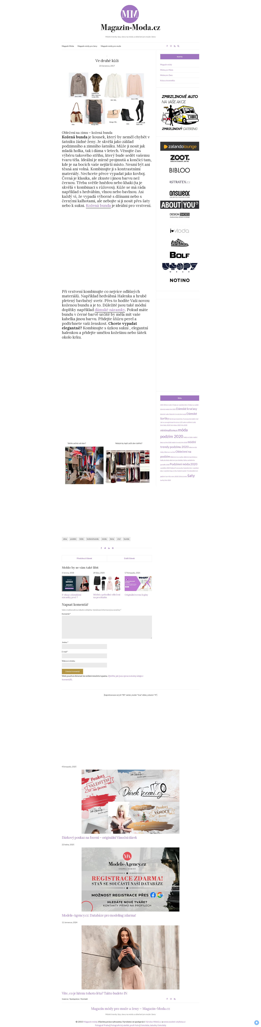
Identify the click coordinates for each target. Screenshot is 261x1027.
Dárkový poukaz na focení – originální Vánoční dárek (99, 837)
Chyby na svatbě (193, 405)
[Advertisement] (107, 231)
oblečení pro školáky (176, 460)
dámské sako (164, 414)
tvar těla (168, 476)
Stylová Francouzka (176, 468)
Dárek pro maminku (176, 419)
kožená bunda (93, 539)
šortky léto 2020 (165, 480)
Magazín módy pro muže (111, 46)
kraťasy (176, 422)
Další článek (129, 558)
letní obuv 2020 (175, 425)
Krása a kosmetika (167, 80)
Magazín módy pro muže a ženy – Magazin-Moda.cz (130, 1009)
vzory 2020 (174, 476)
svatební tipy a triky (170, 471)
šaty (191, 475)
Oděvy (185, 460)
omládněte (191, 460)
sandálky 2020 (165, 468)
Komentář (66, 614)
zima (65, 539)
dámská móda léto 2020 (168, 409)
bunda (126, 539)
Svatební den (187, 468)
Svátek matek (182, 471)
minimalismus (169, 430)
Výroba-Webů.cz (153, 1021)
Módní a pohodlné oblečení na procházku (106, 596)
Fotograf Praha (102, 1025)
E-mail (65, 652)
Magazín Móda (68, 46)
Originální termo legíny (136, 594)
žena (112, 539)
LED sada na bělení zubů (188, 422)
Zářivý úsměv (182, 476)
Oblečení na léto (169, 452)
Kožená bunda (98, 205)
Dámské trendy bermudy (177, 414)
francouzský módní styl (190, 419)
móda (104, 539)
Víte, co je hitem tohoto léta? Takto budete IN (94, 993)
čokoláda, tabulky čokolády (153, 1025)
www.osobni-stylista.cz (174, 1021)
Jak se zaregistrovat (167, 422)
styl (118, 539)
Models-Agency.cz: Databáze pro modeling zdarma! (99, 915)
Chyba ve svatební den (179, 405)
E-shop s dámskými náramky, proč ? (71, 596)
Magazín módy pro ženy (87, 46)
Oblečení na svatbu (176, 457)
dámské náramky (110, 309)
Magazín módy (166, 65)
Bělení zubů (168, 405)
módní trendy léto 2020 (179, 442)
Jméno (65, 642)
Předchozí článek (84, 558)
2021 (162, 405)
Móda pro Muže (166, 70)
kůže (81, 539)
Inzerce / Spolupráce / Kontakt (75, 999)
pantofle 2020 (164, 464)
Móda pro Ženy (166, 75)
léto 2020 (184, 425)
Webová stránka (68, 661)
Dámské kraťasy (186, 409)
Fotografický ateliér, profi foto (125, 1025)
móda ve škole (188, 437)
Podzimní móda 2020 (183, 464)
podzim (73, 539)
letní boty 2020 (165, 425)
